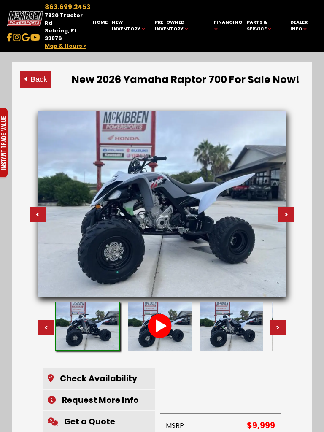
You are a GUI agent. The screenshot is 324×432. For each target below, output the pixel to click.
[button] (99, 378)
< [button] (46, 327)
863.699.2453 (68, 7)
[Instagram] (17, 37)
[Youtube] (35, 37)
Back (37, 79)
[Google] (26, 37)
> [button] (278, 327)
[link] (100, 26)
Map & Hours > (65, 45)
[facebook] (9, 37)
